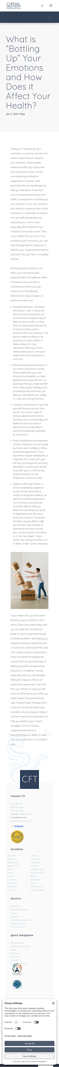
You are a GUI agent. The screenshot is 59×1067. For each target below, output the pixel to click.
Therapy (14, 906)
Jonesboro (35, 862)
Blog (22, 114)
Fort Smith (11, 890)
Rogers (34, 876)
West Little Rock (37, 890)
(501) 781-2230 (16, 804)
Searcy (34, 883)
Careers (14, 950)
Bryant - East (12, 862)
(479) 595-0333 (17, 811)
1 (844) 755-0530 (26, 814)
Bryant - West (13, 866)
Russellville (35, 880)
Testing (14, 913)
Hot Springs (35, 859)
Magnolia (34, 866)
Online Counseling (18, 923)
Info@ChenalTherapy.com (22, 821)
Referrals (15, 957)
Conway (10, 876)
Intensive (14, 916)
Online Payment (17, 943)
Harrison (34, 855)
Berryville (11, 859)
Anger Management (19, 910)
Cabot (9, 869)
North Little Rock (37, 873)
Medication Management (21, 920)
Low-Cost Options (18, 927)
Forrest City (12, 886)
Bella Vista (11, 855)
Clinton (10, 873)
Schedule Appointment (20, 946)
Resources (15, 953)
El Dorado (11, 880)
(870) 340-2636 (17, 807)
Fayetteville (12, 883)
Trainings (14, 960)
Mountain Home (37, 869)
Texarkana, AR (37, 886)
